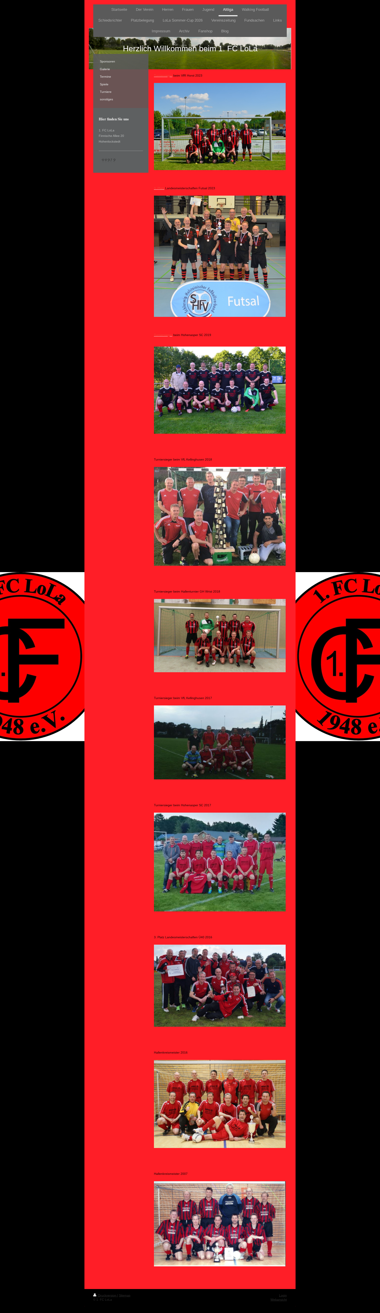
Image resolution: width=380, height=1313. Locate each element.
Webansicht (278, 1299)
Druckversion (107, 1295)
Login (283, 1295)
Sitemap (124, 1295)
